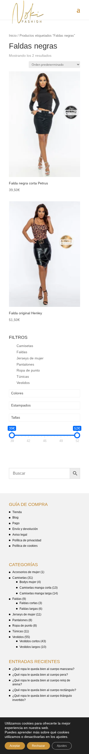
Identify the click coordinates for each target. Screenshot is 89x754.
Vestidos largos (30, 647)
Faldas (22, 352)
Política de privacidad (26, 540)
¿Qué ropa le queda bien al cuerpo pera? (40, 674)
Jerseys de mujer (30, 358)
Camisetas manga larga (36, 593)
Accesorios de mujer (26, 572)
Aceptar (15, 746)
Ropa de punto (28, 370)
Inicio (13, 35)
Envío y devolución (25, 529)
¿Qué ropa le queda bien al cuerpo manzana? (43, 669)
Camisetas (25, 346)
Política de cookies (25, 546)
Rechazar (38, 746)
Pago (16, 523)
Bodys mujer (28, 582)
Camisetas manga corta (35, 587)
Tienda (17, 512)
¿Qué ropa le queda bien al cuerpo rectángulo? (44, 690)
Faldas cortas (29, 603)
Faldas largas (29, 608)
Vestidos (23, 383)
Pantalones (25, 364)
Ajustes (62, 746)
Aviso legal (19, 534)
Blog (15, 517)
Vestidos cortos (30, 641)
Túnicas (23, 376)
